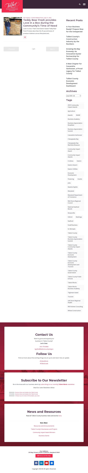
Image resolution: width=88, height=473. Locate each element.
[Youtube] (46, 463)
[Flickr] (52, 463)
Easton (79, 161)
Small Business (72, 225)
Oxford (70, 217)
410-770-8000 (44, 347)
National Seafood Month (73, 208)
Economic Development (72, 174)
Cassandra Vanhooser (75, 135)
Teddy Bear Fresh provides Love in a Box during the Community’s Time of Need (40, 23)
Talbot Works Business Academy (74, 288)
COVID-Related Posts (37, 18)
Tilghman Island (73, 293)
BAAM (78, 115)
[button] (84, 4)
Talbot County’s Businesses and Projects (44, 429)
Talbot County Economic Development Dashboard (72, 82)
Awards (70, 115)
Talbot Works (72, 283)
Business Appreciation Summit (75, 130)
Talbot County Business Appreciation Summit (75, 239)
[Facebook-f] (36, 463)
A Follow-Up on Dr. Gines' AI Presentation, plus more (27, 395)
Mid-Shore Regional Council (74, 202)
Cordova (70, 161)
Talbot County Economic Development (72, 255)
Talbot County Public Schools (74, 278)
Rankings (79, 217)
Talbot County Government (72, 272)
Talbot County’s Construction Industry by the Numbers (72, 40)
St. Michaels (71, 229)
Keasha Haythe (73, 187)
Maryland (71, 191)
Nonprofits (71, 213)
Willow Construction (74, 311)
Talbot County (72, 233)
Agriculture (71, 111)
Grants (80, 179)
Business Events (44, 436)
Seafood (70, 221)
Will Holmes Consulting (75, 307)
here (60, 416)
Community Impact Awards (74, 156)
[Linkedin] (41, 463)
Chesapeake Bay (73, 139)
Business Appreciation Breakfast (75, 124)
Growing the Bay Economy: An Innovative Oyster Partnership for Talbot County (73, 54)
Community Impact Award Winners (44, 432)
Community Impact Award (74, 150)
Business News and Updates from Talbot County (26, 392)
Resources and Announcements (44, 426)
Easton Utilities (73, 169)
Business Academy (74, 119)
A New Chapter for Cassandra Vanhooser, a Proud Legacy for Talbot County (74, 69)
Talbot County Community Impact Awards (74, 247)
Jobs (69, 183)
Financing (71, 179)
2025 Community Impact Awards (73, 106)
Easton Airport (72, 165)
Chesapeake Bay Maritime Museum (74, 144)
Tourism (70, 297)
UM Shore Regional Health (74, 302)
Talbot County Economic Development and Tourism (73, 264)
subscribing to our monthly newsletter (58, 384)
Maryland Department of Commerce (75, 196)
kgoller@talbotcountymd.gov (44, 349)
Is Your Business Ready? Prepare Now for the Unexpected (74, 29)
